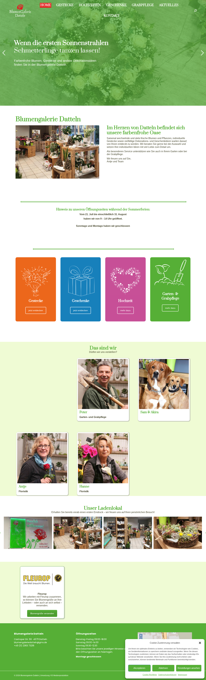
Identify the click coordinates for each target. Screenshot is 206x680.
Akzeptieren (139, 668)
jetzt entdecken (36, 310)
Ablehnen (163, 668)
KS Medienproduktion (59, 675)
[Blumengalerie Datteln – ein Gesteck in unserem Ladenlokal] (178, 533)
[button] (199, 642)
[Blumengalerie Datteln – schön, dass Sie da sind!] (28, 533)
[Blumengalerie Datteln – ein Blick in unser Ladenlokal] (78, 533)
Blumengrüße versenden (42, 613)
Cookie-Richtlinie (150, 675)
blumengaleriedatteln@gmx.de (30, 642)
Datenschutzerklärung (167, 675)
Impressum (182, 675)
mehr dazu (125, 310)
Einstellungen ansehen (189, 668)
